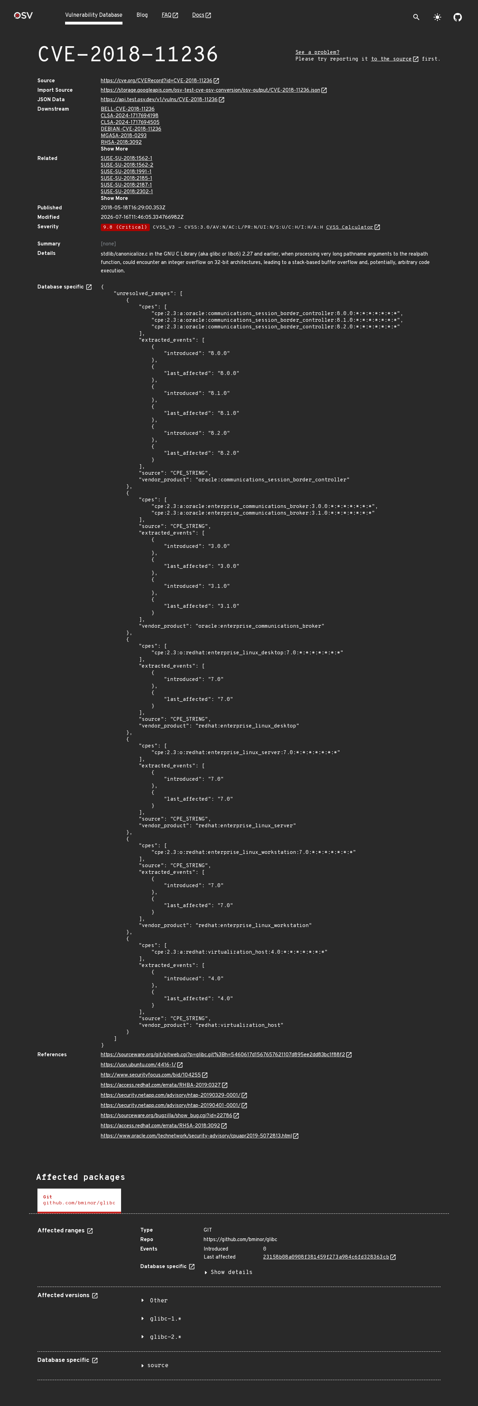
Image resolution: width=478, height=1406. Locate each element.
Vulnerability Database (93, 15)
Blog (142, 15)
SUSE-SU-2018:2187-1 (126, 185)
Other (159, 1300)
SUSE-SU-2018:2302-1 (127, 192)
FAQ (166, 15)
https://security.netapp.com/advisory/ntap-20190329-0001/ (170, 1095)
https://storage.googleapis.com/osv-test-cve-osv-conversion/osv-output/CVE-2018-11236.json (210, 90)
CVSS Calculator (349, 227)
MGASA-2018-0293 (124, 136)
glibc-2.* (166, 1337)
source (157, 1365)
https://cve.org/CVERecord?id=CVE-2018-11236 (156, 81)
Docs (198, 15)
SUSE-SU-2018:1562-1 (126, 158)
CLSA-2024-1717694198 (130, 116)
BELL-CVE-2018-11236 (128, 109)
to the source (391, 59)
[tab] (79, 1201)
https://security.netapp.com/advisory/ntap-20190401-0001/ (170, 1105)
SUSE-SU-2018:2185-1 (126, 178)
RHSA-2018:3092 (121, 142)
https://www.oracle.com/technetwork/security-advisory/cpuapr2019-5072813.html (196, 1136)
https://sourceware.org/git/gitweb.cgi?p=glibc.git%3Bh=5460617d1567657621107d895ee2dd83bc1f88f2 (223, 1055)
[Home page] (23, 18)
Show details (232, 1272)
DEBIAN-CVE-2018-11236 (131, 129)
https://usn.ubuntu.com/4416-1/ (138, 1065)
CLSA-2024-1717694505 (130, 122)
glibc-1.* (166, 1319)
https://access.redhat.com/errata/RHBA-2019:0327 (161, 1085)
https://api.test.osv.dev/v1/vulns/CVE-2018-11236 (159, 100)
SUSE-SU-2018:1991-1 (126, 172)
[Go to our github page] (458, 17)
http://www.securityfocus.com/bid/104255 (151, 1075)
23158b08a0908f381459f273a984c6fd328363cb (326, 1257)
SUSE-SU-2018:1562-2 (127, 165)
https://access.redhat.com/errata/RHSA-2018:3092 (160, 1126)
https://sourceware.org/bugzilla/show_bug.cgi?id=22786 (166, 1116)
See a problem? (317, 52)
